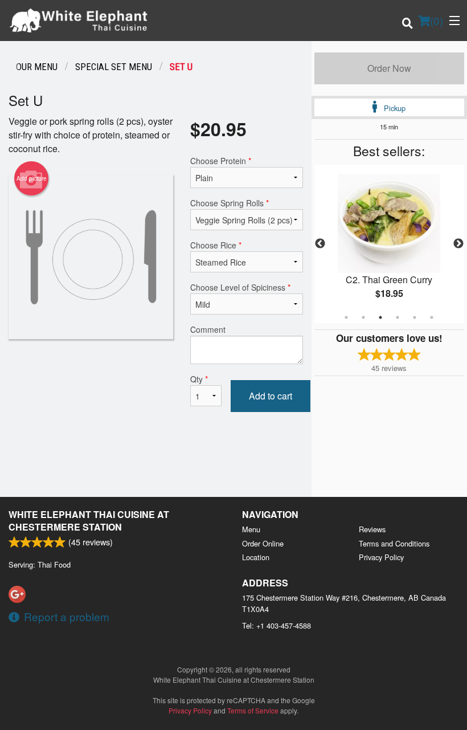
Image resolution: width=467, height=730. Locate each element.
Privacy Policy (381, 557)
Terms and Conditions (394, 543)
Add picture (32, 178)
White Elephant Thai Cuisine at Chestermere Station (89, 520)
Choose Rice (215, 245)
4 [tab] (397, 317)
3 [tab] (380, 317)
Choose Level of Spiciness (240, 287)
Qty (199, 379)
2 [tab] (363, 317)
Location (255, 557)
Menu (251, 529)
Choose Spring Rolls (229, 203)
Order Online (263, 543)
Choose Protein (220, 160)
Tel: (276, 625)
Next (458, 244)
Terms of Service (252, 710)
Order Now (389, 68)
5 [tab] (414, 317)
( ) (436, 20)
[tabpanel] (389, 244)
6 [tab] (431, 317)
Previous (320, 244)
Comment (208, 329)
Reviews (372, 529)
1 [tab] (346, 317)
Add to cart (270, 395)
